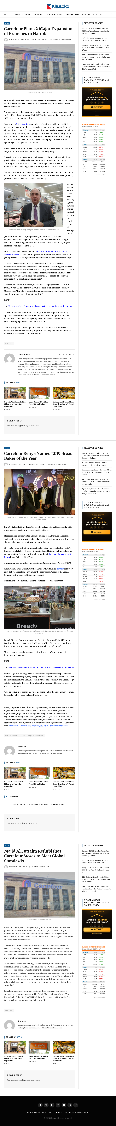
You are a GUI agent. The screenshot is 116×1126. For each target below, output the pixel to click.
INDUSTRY (38, 14)
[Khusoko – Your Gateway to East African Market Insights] (58, 5)
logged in (21, 426)
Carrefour (9, 343)
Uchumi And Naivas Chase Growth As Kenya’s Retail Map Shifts (63, 404)
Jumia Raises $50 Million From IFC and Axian (38, 403)
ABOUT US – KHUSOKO (36, 1112)
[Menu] (5, 14)
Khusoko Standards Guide (77, 1112)
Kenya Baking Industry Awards (32, 736)
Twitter (60, 569)
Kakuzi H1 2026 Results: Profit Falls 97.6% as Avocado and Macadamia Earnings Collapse (95, 31)
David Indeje (15, 39)
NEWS (17, 14)
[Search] (111, 14)
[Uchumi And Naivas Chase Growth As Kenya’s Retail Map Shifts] (64, 393)
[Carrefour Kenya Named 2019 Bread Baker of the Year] (39, 492)
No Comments (55, 39)
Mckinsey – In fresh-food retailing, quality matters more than (36, 726)
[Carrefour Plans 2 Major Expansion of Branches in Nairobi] (39, 67)
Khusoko (14, 464)
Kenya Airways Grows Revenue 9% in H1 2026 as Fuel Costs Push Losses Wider (96, 47)
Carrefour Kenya (11, 736)
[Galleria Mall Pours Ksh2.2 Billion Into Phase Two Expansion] (15, 393)
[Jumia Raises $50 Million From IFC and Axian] (39, 393)
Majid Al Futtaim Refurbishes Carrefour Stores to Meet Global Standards (41, 667)
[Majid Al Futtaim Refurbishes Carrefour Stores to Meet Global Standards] (39, 895)
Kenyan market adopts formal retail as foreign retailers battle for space (41, 306)
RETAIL (7, 23)
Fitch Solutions (23, 124)
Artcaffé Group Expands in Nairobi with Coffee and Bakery (42, 804)
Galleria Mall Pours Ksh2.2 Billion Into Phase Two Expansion (14, 404)
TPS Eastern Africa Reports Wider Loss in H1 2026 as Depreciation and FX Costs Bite (96, 57)
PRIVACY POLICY (55, 1112)
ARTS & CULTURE (95, 14)
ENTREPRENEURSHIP (54, 14)
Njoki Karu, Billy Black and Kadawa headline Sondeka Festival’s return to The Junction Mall (96, 66)
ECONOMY (26, 14)
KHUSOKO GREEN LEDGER (76, 14)
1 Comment (51, 464)
